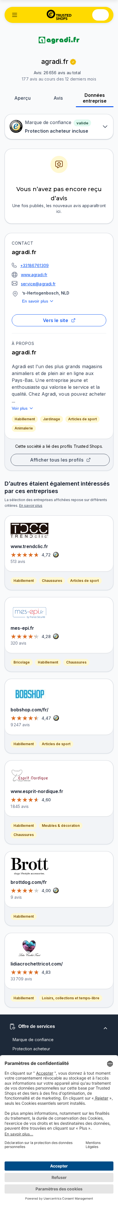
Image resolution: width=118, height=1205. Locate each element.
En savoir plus (35, 301)
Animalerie (24, 428)
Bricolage (21, 662)
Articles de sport (82, 419)
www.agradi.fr (34, 274)
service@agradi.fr (38, 283)
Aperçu (22, 98)
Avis (58, 98)
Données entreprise (95, 98)
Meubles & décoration (61, 825)
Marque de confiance (33, 1039)
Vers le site (55, 320)
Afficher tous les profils (57, 460)
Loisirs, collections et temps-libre (70, 998)
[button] (14, 14)
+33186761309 (34, 265)
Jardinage (51, 419)
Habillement (25, 419)
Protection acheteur (31, 1048)
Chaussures (52, 580)
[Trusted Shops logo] (59, 15)
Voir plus (20, 408)
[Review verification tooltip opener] (73, 62)
